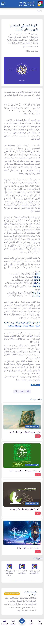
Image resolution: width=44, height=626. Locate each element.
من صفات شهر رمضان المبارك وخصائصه (25, 470)
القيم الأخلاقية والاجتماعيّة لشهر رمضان (25, 509)
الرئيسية (39, 11)
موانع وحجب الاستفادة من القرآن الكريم (25, 432)
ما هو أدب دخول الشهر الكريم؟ (29, 548)
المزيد (37, 436)
